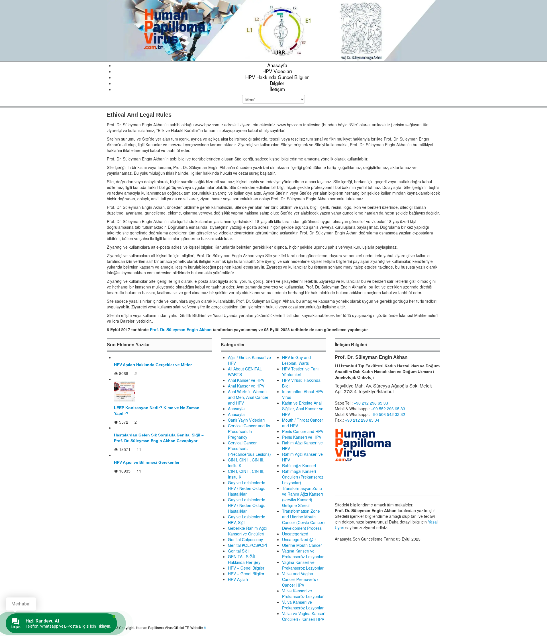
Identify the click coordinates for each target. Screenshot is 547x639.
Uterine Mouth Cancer (302, 545)
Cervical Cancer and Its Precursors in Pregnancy (249, 431)
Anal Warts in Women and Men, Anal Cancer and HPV (248, 397)
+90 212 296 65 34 (362, 420)
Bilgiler (277, 82)
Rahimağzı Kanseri (299, 465)
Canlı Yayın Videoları (246, 420)
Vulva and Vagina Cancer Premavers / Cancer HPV (300, 579)
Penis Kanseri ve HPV (301, 437)
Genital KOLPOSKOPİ (247, 545)
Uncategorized (295, 534)
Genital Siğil (238, 551)
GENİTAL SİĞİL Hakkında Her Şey (244, 559)
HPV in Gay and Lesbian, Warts (296, 360)
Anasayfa (277, 65)
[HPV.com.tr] (273, 30)
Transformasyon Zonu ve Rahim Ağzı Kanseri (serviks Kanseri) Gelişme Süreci (302, 496)
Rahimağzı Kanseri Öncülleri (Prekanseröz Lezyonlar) (302, 476)
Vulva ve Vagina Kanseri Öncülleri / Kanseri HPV (303, 616)
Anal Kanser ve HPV (246, 380)
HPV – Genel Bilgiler (246, 568)
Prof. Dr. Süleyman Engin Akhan (181, 329)
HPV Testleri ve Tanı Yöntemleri (300, 371)
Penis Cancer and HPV (302, 431)
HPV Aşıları (238, 579)
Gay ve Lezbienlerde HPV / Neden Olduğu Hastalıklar (247, 488)
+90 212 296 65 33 (371, 403)
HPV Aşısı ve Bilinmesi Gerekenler (146, 462)
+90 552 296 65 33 (388, 408)
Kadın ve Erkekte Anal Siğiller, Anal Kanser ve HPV (302, 408)
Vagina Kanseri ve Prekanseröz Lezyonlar (303, 553)
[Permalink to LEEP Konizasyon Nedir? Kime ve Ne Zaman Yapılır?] (124, 390)
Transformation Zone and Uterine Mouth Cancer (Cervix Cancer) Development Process (303, 519)
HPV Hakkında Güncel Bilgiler (277, 77)
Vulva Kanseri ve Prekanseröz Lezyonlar (303, 593)
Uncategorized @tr (299, 539)
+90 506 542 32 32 (388, 414)
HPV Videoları (277, 71)
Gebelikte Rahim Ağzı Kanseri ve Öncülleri (247, 531)
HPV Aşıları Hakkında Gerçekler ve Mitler (153, 364)
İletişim (277, 88)
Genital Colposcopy (245, 539)
